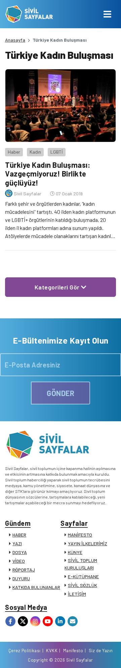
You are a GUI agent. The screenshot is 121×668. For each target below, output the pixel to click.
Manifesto (73, 650)
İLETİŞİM (77, 594)
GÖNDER (60, 393)
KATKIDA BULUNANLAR (36, 587)
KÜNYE (75, 552)
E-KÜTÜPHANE (83, 576)
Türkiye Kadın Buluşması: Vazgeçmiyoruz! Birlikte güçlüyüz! (47, 173)
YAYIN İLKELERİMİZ (87, 543)
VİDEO (18, 561)
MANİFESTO (80, 535)
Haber (14, 152)
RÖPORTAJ (23, 570)
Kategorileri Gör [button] (58, 287)
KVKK (51, 650)
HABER (19, 535)
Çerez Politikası (24, 650)
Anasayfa (15, 40)
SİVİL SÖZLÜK (82, 585)
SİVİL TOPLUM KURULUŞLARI (81, 564)
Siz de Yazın (101, 650)
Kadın (35, 152)
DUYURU (21, 578)
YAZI (17, 543)
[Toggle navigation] (107, 14)
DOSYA (19, 552)
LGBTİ (56, 152)
